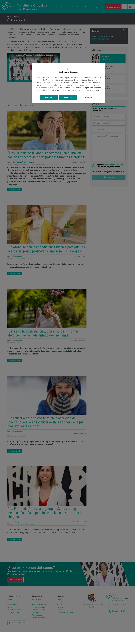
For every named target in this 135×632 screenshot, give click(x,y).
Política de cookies (93, 90)
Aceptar (48, 97)
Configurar (88, 97)
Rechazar (68, 97)
